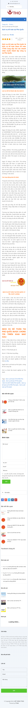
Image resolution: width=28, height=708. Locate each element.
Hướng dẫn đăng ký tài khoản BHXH (16, 593)
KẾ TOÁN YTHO (19, 701)
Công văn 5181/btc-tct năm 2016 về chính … (16, 518)
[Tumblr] (12, 499)
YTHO (17, 703)
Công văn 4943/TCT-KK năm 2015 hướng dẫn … (15, 526)
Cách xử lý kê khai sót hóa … (14, 532)
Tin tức (11, 24)
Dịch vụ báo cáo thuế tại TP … (14, 600)
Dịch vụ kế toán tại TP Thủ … (14, 608)
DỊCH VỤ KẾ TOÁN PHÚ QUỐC (11, 383)
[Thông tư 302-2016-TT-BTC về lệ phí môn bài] (4, 402)
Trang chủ (5, 24)
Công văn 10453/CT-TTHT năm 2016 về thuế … (16, 540)
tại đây (7, 361)
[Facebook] (2, 499)
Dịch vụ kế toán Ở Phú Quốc (14, 381)
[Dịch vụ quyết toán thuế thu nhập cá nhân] (4, 431)
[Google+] (5, 499)
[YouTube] (15, 499)
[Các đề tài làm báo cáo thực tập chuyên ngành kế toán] (4, 421)
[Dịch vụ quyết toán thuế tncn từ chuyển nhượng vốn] (4, 411)
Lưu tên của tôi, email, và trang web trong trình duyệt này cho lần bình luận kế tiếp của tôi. (13, 475)
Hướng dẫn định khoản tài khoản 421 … (15, 511)
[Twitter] (9, 499)
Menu (4, 19)
